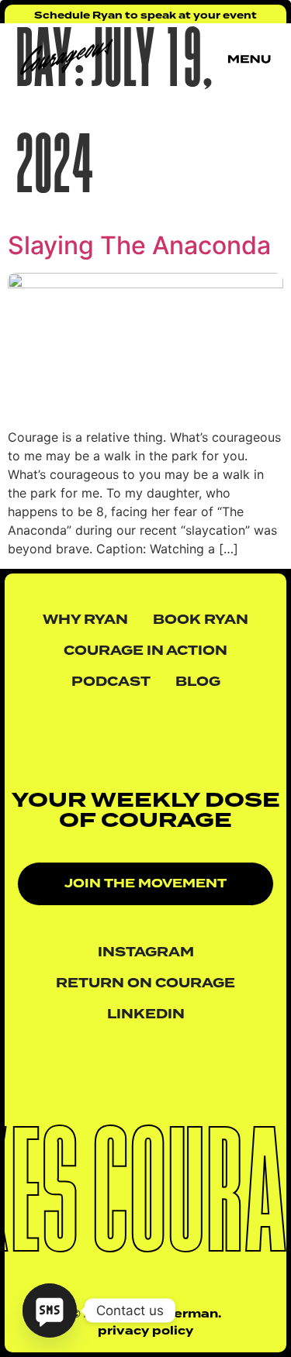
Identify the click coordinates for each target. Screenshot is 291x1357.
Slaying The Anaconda (139, 245)
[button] (145, 884)
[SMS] (50, 1310)
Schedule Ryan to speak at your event (145, 15)
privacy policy (145, 1331)
